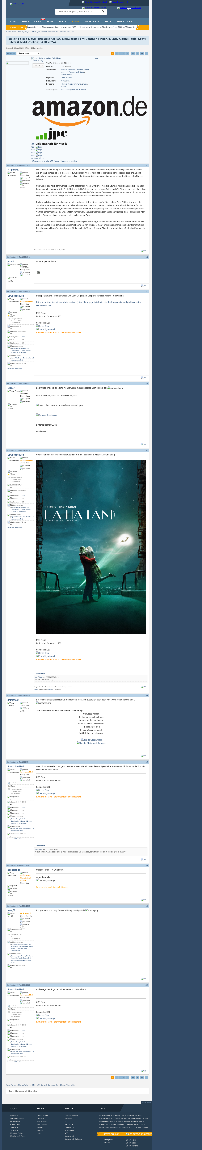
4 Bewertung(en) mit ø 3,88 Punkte (46, 161)
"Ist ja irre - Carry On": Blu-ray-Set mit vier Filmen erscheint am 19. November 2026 (42, 27)
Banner (40, 1127)
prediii (11, 261)
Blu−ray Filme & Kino (67, 32)
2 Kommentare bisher (68, 161)
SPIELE (62, 21)
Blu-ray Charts (120, 1116)
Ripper (11, 388)
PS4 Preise (14, 1127)
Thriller (64, 84)
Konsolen (112, 1127)
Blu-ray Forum (11, 32)
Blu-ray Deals (131, 1143)
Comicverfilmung (74, 84)
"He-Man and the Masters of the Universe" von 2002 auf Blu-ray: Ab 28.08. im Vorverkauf (116, 27)
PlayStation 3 (116, 1118)
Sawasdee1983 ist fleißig (15, 368)
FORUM (75, 21)
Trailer (105, 1127)
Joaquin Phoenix (68, 72)
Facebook (68, 1118)
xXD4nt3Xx (13, 699)
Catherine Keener (82, 69)
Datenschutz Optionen (73, 1139)
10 (147, 985)
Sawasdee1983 (16, 295)
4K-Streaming (104, 1116)
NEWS (25, 21)
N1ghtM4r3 (14, 169)
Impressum (69, 1127)
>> (142, 53)
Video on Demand (126, 1124)
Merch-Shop (42, 1124)
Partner (40, 1130)
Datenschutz (70, 1136)
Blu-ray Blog (42, 1121)
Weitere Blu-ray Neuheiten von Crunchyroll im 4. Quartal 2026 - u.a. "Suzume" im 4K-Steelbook (21, 350)
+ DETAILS (38, 65)
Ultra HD (133, 1118)
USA (63, 81)
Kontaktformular (71, 1116)
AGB (66, 1133)
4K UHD (137, 1124)
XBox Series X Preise (18, 1136)
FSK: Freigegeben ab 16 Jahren (73, 90)
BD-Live (141, 1121)
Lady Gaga (80, 72)
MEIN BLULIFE (124, 21)
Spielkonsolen (132, 1116)
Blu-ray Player (132, 1121)
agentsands (14, 869)
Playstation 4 (104, 1124)
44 (133, 53)
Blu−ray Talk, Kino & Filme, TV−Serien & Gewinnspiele (38, 32)
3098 (23, 337)
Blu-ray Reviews (105, 1121)
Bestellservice (15, 1121)
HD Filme (126, 1118)
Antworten (11, 53)
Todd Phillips (66, 78)
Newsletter (14, 1116)
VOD (112, 1116)
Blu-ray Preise (15, 1124)
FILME (50, 21)
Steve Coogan (66, 74)
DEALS (39, 21)
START (13, 21)
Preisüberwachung (17, 1118)
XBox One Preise (16, 1133)
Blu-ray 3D (114, 1124)
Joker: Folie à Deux (53, 58)
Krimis (64, 86)
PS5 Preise (14, 1130)
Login (128, 9)
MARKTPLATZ (92, 21)
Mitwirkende (69, 1130)
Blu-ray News (131, 1140)
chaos (50, 689)
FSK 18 (108, 21)
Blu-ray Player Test (119, 1121)
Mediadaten (69, 1124)
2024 (68, 81)
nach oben (146, 1103)
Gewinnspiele (42, 1116)
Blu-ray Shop (130, 1127)
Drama (84, 84)
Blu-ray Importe (142, 1127)
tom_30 (11, 910)
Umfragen (41, 1118)
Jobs (39, 1133)
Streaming (120, 1127)
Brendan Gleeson (68, 69)
